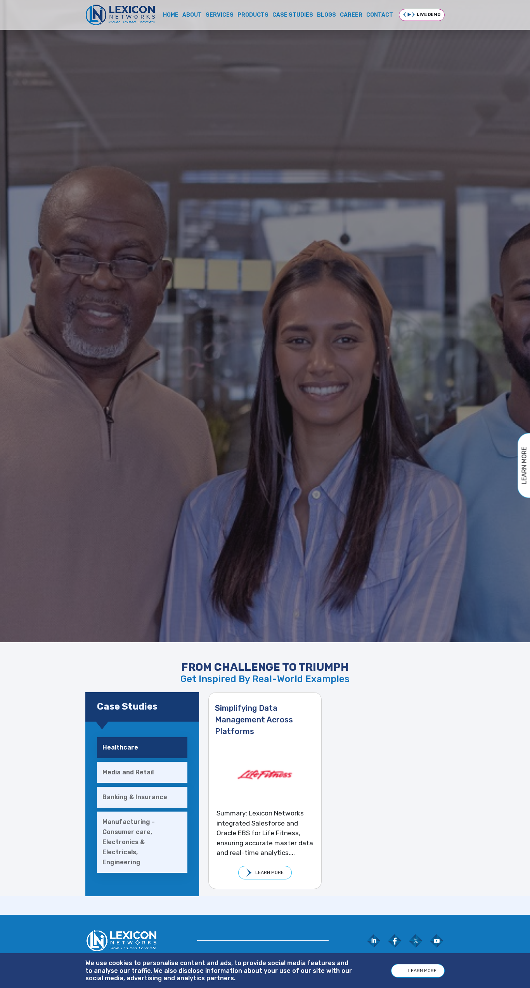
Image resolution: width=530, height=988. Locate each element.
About (192, 15)
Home (170, 15)
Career (351, 15)
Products (252, 15)
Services (220, 15)
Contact (379, 15)
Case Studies (292, 15)
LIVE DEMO (428, 14)
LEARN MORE (269, 872)
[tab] (142, 747)
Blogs (326, 15)
